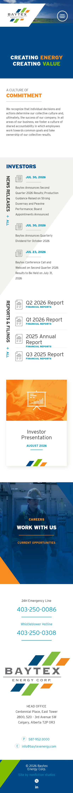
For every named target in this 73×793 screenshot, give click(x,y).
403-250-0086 (36, 609)
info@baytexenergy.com (39, 746)
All (8, 354)
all (8, 223)
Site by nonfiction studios (36, 775)
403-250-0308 (36, 632)
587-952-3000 (39, 739)
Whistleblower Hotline (36, 624)
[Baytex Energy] (18, 15)
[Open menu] (62, 16)
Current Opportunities (36, 542)
